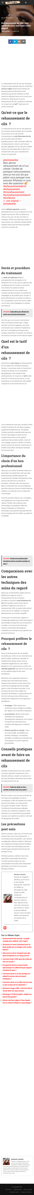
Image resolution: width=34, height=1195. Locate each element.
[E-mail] (5, 928)
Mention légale (28, 1189)
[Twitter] (15, 41)
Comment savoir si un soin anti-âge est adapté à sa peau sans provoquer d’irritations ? (16, 976)
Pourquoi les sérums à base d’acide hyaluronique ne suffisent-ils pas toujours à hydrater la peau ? (17, 967)
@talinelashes (10, 160)
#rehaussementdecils (14, 186)
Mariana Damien (5, 31)
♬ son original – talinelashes (12, 202)
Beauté (10, 18)
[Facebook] (10, 41)
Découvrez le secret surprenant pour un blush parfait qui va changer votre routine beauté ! (17, 947)
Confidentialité (18, 1189)
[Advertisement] (17, 64)
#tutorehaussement (13, 192)
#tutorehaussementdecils (16, 195)
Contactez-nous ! (14, 1192)
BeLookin (4, 18)
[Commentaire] (19, 41)
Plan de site (8, 1189)
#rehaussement (11, 189)
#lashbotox (9, 198)
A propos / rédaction (26, 1192)
